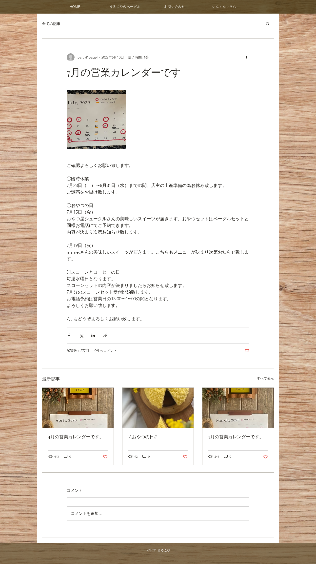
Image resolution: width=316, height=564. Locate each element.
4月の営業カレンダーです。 (76, 437)
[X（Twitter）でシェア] (81, 335)
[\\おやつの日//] (158, 408)
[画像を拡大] (96, 119)
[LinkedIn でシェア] (93, 335)
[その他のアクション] (246, 57)
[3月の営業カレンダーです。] (238, 408)
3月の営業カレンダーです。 (236, 437)
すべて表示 (265, 378)
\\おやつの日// (142, 437)
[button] (267, 23)
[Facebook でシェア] (69, 335)
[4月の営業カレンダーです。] (78, 408)
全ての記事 (51, 23)
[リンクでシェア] (105, 335)
